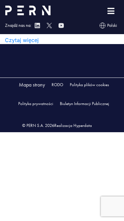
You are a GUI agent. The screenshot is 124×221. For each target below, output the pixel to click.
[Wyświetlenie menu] (111, 11)
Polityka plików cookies (89, 84)
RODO (57, 84)
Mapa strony (32, 84)
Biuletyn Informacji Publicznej (84, 103)
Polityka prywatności (35, 103)
